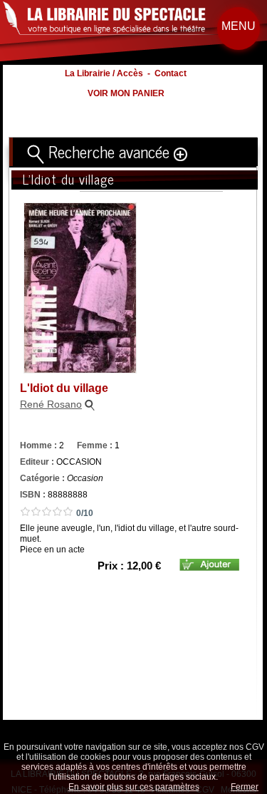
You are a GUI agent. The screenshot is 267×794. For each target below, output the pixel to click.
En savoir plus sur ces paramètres (133, 787)
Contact (171, 73)
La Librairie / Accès (104, 73)
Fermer (244, 787)
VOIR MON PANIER (126, 93)
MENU (238, 26)
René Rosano (51, 404)
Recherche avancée (109, 151)
